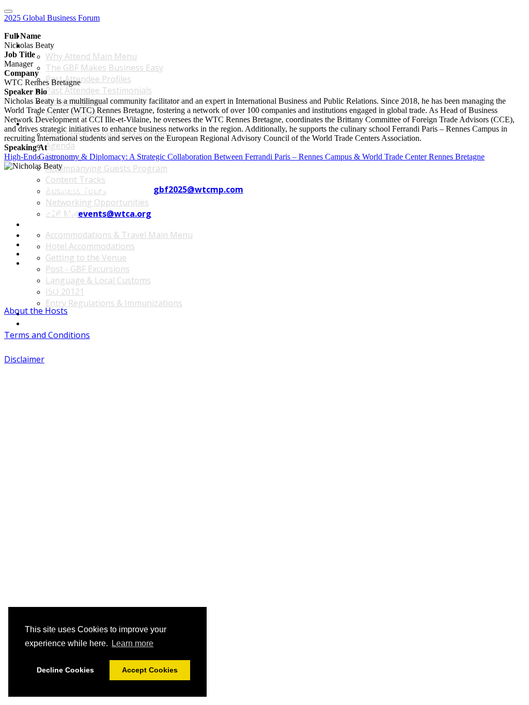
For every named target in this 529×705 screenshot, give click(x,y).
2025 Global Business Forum (52, 17)
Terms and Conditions (47, 335)
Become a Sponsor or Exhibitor (77, 313)
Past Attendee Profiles (88, 79)
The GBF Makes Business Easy (104, 67)
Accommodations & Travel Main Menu (89, 224)
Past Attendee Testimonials (98, 90)
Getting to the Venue (86, 257)
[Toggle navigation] (8, 11)
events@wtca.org (114, 213)
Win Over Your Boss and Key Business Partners (104, 323)
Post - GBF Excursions (87, 269)
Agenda (60, 145)
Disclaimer (24, 359)
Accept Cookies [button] (150, 670)
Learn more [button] (132, 643)
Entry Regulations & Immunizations (113, 303)
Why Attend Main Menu (64, 46)
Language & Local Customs (98, 280)
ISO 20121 (64, 291)
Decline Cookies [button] (65, 670)
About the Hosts (36, 310)
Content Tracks (75, 179)
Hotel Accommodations (90, 246)
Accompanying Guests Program (106, 168)
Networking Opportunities (97, 202)
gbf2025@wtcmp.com (198, 189)
